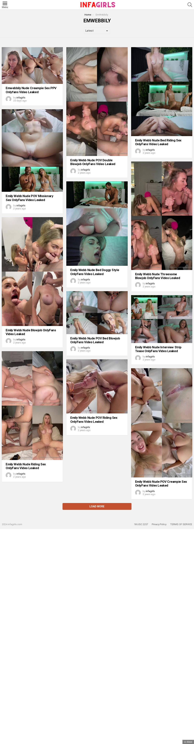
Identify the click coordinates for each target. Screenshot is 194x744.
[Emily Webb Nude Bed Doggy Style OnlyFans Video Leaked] (97, 223)
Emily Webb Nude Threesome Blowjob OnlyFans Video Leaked (157, 276)
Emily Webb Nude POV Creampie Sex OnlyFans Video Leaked (161, 483)
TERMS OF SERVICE (181, 524)
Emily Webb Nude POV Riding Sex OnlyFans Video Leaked (93, 419)
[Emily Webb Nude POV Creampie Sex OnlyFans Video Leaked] (161, 422)
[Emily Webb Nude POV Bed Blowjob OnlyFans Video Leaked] (97, 312)
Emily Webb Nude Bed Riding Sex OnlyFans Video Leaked (158, 142)
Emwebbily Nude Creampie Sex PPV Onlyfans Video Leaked (31, 90)
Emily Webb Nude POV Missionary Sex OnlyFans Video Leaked (29, 198)
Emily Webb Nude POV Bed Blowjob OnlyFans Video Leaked (95, 340)
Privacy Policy (159, 524)
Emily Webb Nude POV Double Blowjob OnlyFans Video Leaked (92, 162)
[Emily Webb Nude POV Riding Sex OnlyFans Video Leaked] (97, 386)
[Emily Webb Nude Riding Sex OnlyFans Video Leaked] (32, 405)
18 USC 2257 (141, 524)
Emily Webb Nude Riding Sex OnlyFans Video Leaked (26, 466)
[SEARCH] (190, 5)
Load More (96, 506)
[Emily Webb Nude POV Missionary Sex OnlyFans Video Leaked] (32, 150)
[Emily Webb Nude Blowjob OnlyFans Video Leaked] (32, 271)
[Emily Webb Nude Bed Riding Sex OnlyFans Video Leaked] (161, 91)
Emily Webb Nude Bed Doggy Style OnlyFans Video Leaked (94, 272)
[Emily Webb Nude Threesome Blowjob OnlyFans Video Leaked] (161, 215)
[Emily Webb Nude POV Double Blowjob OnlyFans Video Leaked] (97, 101)
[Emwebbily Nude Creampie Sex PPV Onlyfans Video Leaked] (32, 65)
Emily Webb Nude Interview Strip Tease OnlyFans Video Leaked (158, 349)
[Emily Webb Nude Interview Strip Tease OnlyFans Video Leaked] (161, 319)
